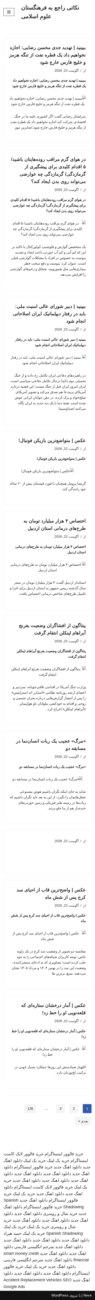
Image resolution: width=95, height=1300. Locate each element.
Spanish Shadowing (64, 1233)
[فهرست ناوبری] (8, 12)
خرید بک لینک (58, 1160)
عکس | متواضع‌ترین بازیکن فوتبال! (52, 440)
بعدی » (83, 1121)
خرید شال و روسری (60, 1213)
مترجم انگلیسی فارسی (34, 1246)
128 (30, 1109)
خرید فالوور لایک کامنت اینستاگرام (43, 1187)
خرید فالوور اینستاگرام (64, 1154)
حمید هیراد (12, 1233)
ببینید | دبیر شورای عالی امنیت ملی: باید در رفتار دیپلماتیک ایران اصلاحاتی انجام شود (49, 314)
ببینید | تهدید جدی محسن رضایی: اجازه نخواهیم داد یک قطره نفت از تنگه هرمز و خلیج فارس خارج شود (47, 55)
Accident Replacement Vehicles (32, 1280)
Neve (87, 1295)
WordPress (59, 1295)
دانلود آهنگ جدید (27, 1220)
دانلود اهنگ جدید (68, 1167)
